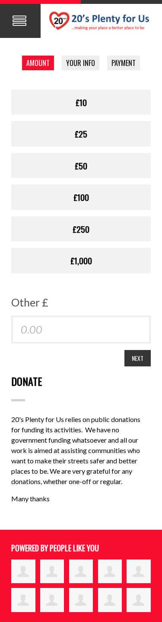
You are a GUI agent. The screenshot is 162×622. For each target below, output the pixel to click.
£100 (81, 197)
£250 (81, 229)
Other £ (29, 302)
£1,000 (81, 260)
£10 (81, 102)
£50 (81, 165)
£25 (81, 134)
